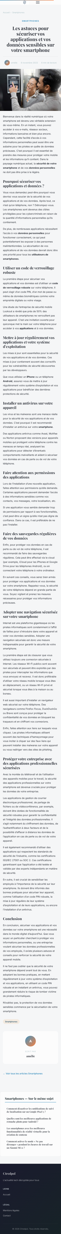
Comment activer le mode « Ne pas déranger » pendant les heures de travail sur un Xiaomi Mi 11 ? (30, 1144)
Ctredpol (9, 1173)
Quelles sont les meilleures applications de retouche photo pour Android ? (29, 1120)
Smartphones (18, 12)
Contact (7, 1215)
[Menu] (38, 2)
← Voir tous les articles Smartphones (22, 1073)
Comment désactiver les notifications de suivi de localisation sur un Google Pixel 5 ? (30, 1110)
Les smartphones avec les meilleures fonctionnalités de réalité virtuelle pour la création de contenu (28, 1131)
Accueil (6, 12)
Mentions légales (11, 1210)
